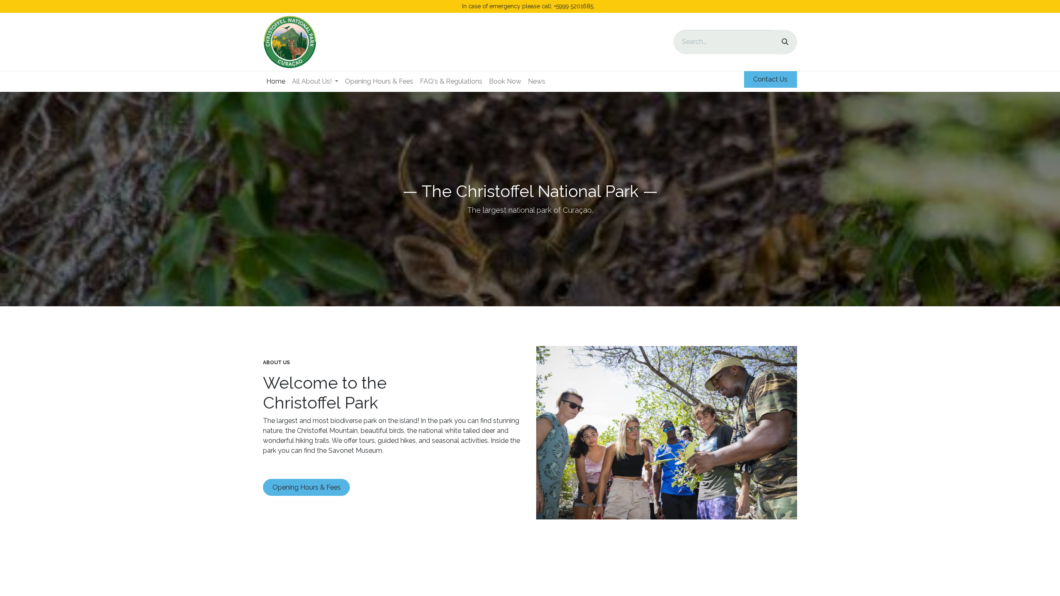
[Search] (785, 42)
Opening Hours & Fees (306, 487)
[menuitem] (276, 81)
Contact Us (770, 79)
